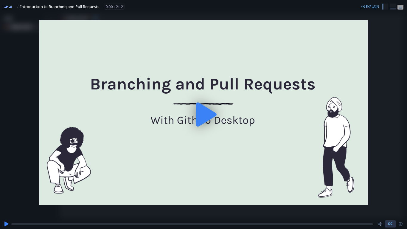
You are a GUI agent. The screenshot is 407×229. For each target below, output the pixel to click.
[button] (370, 6)
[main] (203, 114)
